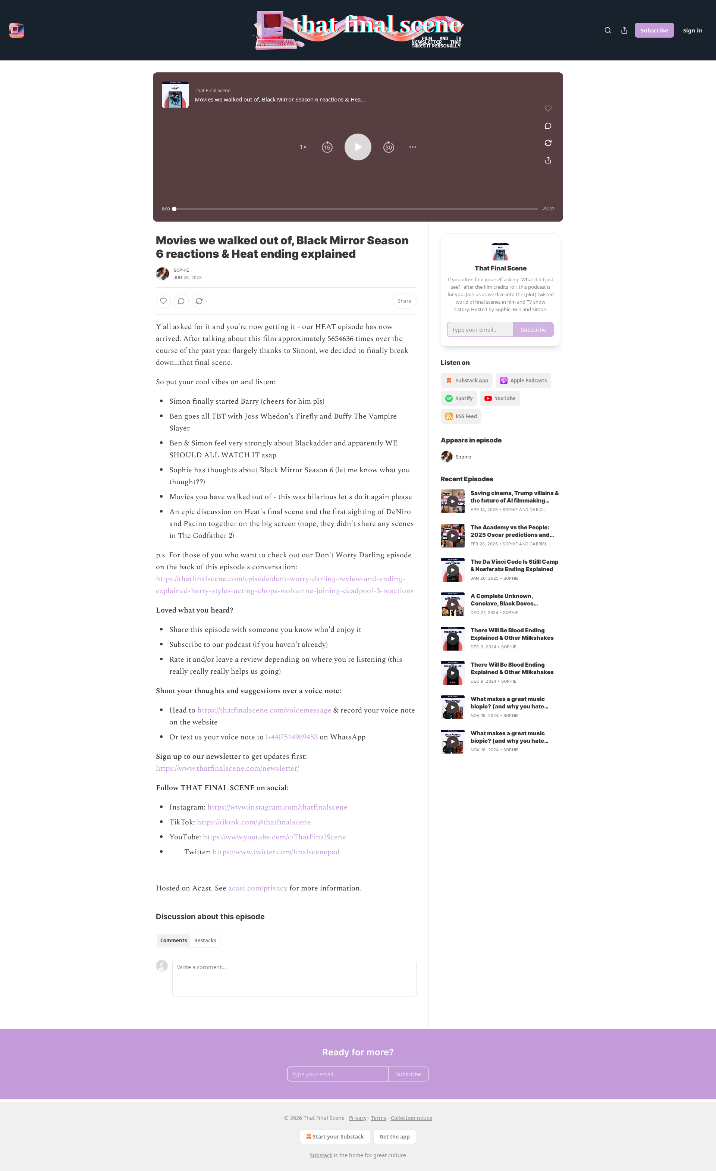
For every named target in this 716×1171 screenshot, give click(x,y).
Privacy (358, 1117)
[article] (500, 501)
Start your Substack (338, 1136)
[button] (303, 147)
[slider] (356, 209)
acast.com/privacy (258, 888)
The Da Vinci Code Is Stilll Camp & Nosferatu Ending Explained (515, 565)
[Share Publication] (624, 30)
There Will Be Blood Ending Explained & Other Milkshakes (512, 634)
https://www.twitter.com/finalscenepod (276, 852)
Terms (378, 1117)
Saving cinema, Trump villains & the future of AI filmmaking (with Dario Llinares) (515, 496)
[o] (453, 501)
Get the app (395, 1136)
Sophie (181, 270)
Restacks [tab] (205, 940)
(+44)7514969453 (292, 737)
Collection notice (411, 1117)
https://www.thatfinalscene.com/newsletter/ (227, 768)
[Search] (607, 30)
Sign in (693, 30)
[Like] (163, 301)
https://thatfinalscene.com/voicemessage (264, 710)
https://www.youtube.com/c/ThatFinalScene (274, 837)
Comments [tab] (173, 940)
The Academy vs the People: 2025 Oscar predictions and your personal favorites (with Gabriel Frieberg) (511, 531)
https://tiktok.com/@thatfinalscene (254, 822)
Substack (321, 1155)
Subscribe (654, 30)
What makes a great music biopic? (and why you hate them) (508, 702)
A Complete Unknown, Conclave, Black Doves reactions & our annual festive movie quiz (512, 599)
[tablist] (188, 940)
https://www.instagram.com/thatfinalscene (277, 807)
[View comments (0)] (548, 126)
